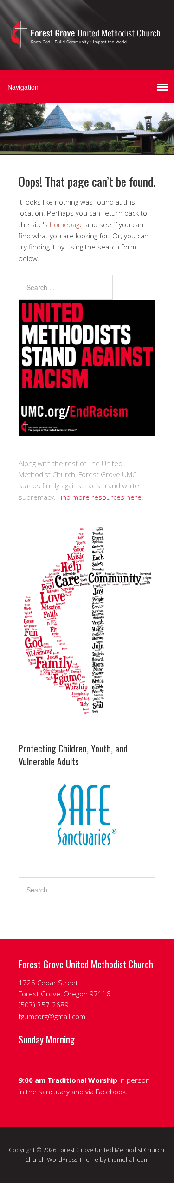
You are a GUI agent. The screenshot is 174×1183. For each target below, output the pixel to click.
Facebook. (112, 1091)
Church (35, 1159)
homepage (67, 224)
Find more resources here (100, 497)
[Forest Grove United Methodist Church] (87, 41)
